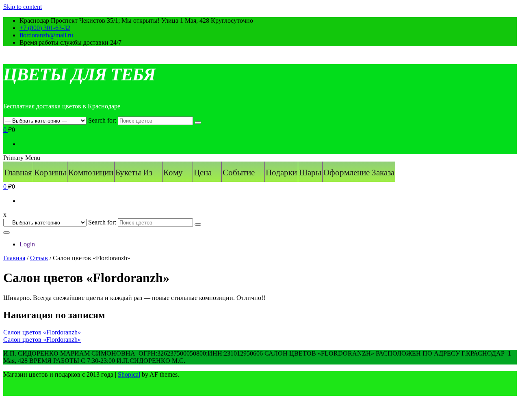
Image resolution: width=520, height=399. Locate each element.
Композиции (90, 172)
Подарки (281, 172)
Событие (239, 172)
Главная (18, 172)
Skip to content (22, 6)
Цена (203, 172)
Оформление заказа (358, 172)
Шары (310, 172)
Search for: (102, 120)
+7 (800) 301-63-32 (45, 27)
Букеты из (133, 172)
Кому (173, 172)
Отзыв (39, 257)
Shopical (129, 374)
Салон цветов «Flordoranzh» (42, 332)
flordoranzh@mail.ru (46, 35)
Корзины (50, 172)
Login (27, 244)
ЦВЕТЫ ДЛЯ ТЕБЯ (79, 74)
